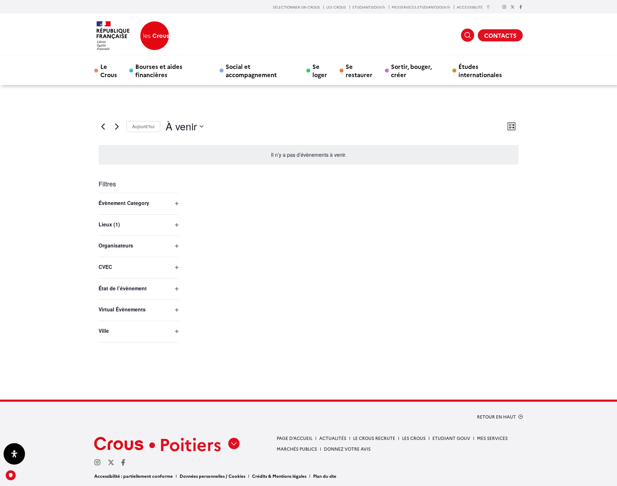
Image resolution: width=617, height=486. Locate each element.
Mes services (492, 438)
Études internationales (480, 70)
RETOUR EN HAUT (496, 417)
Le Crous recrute (374, 438)
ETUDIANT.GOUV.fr (368, 7)
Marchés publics (297, 449)
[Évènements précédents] (103, 126)
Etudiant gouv (451, 438)
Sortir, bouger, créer (411, 70)
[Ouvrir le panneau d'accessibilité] (14, 454)
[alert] (308, 155)
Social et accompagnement (251, 70)
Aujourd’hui (143, 126)
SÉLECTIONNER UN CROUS (296, 7)
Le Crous (108, 70)
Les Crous (414, 438)
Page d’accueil (294, 438)
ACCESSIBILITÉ (470, 7)
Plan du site (324, 476)
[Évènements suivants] (116, 126)
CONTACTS (500, 35)
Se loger (319, 70)
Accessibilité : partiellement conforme (133, 476)
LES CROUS (336, 7)
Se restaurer (359, 70)
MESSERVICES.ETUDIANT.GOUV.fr (421, 7)
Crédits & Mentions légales (279, 476)
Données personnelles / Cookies (212, 476)
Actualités (332, 438)
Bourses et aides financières (158, 70)
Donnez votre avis (347, 449)
